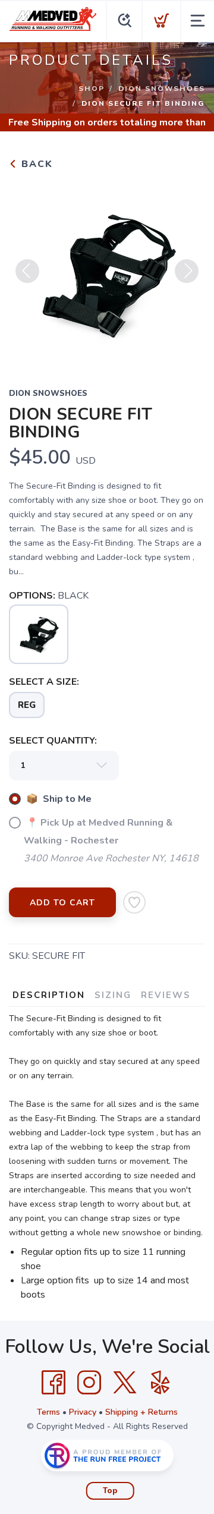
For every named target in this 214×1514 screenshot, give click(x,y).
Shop (91, 88)
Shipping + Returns (141, 1412)
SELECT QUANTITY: (53, 740)
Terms (48, 1412)
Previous (27, 271)
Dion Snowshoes (161, 88)
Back (35, 164)
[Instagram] (89, 1382)
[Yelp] (160, 1382)
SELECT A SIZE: (44, 681)
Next (187, 271)
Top (110, 1490)
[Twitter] (125, 1382)
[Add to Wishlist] (134, 902)
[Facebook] (53, 1382)
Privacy (82, 1412)
